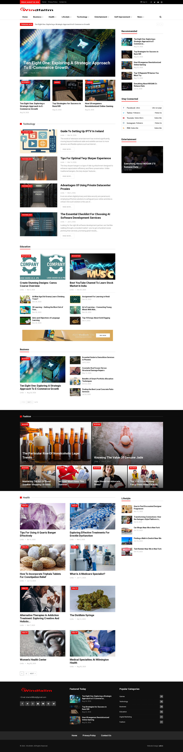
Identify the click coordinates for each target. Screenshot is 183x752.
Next (110, 50)
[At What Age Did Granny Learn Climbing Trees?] (25, 299)
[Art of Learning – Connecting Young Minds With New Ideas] (75, 310)
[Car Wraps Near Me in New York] (127, 530)
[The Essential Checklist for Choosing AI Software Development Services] (38, 224)
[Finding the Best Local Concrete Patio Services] (75, 392)
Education (26, 256)
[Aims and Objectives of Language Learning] (25, 321)
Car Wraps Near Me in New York (147, 528)
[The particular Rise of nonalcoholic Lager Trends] (56, 443)
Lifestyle (65, 17)
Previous (24, 50)
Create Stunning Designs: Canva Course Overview (38, 284)
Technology (82, 17)
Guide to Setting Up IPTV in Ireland (82, 131)
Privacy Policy (52, 2)
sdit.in (161, 746)
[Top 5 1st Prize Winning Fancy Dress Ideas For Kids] (145, 476)
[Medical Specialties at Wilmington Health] (92, 643)
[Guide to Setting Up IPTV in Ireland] (38, 141)
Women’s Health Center (33, 659)
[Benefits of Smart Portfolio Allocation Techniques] (75, 382)
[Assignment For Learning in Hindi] (75, 299)
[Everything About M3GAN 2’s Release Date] (127, 86)
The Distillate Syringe (82, 615)
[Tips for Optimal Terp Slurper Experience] (38, 168)
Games (57, 82)
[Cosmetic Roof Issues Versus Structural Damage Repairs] (75, 371)
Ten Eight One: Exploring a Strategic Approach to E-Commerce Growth (62, 24)
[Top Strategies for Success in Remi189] (67, 90)
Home (44, 2)
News (139, 17)
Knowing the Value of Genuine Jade (118, 457)
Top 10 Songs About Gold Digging (96, 318)
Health (51, 17)
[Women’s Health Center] (42, 643)
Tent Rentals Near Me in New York (147, 549)
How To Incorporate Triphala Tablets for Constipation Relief (40, 575)
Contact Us (62, 2)
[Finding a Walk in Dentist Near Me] (127, 541)
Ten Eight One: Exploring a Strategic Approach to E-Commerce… (144, 41)
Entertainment (101, 17)
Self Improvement (122, 17)
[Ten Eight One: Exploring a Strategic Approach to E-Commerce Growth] (35, 90)
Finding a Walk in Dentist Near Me (147, 538)
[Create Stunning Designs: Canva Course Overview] (42, 266)
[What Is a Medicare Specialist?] (92, 557)
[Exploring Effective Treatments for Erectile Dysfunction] (92, 516)
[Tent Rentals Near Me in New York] (127, 552)
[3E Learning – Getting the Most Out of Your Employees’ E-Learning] (25, 310)
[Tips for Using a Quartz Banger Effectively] (42, 516)
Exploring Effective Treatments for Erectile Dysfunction (90, 534)
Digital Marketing (126, 717)
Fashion (25, 424)
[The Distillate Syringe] (92, 599)
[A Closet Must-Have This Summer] (74, 476)
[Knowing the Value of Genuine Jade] (127, 443)
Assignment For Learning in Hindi (96, 297)
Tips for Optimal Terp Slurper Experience (86, 158)
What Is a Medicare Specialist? (87, 573)
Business (37, 17)
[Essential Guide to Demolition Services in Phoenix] (75, 360)
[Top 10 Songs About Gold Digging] (75, 321)
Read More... (67, 149)
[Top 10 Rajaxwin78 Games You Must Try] (127, 76)
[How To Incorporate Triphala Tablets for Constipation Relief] (42, 557)
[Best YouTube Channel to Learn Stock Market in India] (92, 266)
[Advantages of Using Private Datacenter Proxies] (38, 195)
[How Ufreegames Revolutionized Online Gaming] (100, 90)
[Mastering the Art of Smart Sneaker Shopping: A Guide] (38, 476)
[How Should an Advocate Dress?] (109, 476)
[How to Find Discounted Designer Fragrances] (127, 509)
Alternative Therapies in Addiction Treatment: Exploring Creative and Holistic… (39, 618)
